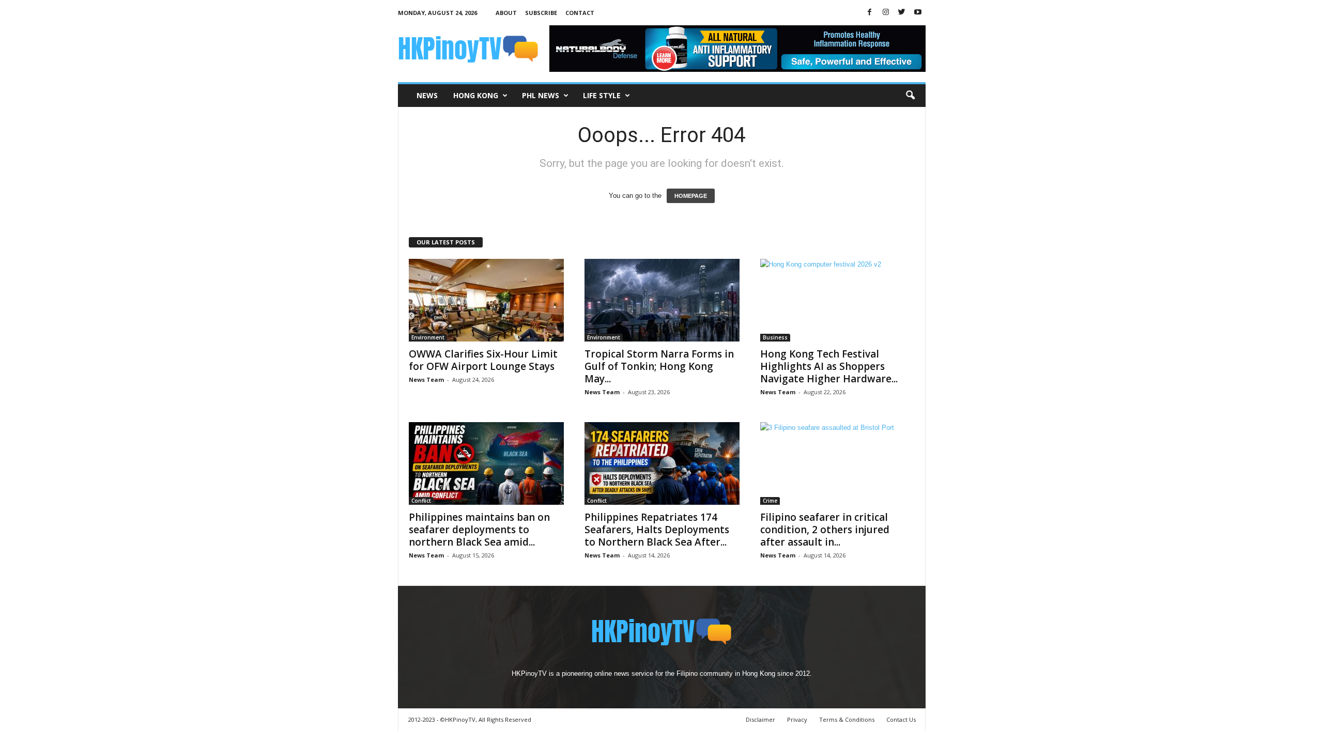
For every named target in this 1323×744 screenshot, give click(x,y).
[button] (910, 95)
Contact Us (901, 719)
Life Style (602, 95)
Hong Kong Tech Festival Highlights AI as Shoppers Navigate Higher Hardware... (829, 366)
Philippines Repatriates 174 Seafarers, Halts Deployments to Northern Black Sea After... (656, 529)
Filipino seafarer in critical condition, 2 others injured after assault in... (824, 529)
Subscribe (541, 13)
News (427, 95)
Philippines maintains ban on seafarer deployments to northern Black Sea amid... (479, 529)
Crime (770, 500)
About (506, 13)
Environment (427, 337)
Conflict (421, 500)
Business (775, 337)
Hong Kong (475, 95)
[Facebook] (870, 12)
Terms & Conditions (846, 719)
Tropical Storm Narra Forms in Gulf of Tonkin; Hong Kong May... (659, 366)
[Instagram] (886, 12)
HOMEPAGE (690, 196)
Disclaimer (760, 719)
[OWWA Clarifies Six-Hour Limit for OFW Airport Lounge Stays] (486, 300)
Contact (579, 13)
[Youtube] (918, 12)
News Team (426, 379)
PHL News (540, 95)
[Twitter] (902, 12)
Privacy (797, 719)
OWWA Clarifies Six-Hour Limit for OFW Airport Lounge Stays (483, 360)
